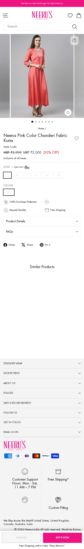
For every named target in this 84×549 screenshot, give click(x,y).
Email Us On (10, 432)
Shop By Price (11, 373)
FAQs (9, 231)
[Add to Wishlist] (77, 138)
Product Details (15, 221)
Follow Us (10, 412)
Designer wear (12, 363)
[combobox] (43, 27)
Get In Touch (12, 422)
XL (36, 175)
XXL (47, 175)
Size (13, 167)
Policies (8, 393)
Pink (9, 192)
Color (8, 186)
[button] (12, 318)
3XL (59, 175)
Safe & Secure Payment (17, 403)
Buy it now (62, 538)
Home (41, 128)
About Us (9, 383)
